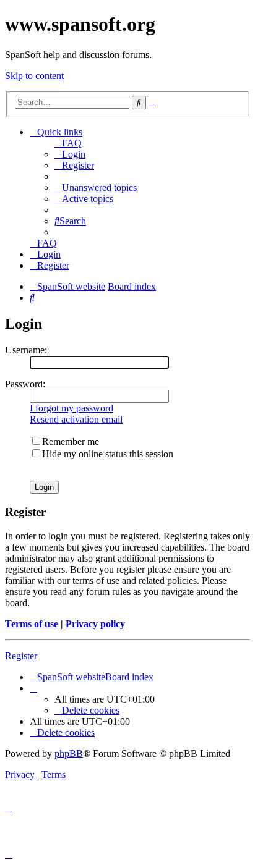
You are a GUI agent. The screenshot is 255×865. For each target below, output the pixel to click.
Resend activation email (76, 419)
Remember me (70, 441)
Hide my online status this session (107, 454)
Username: (26, 350)
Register (21, 656)
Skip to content (34, 75)
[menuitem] (68, 143)
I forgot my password (71, 408)
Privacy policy (95, 623)
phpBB (68, 753)
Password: (25, 384)
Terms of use (31, 623)
